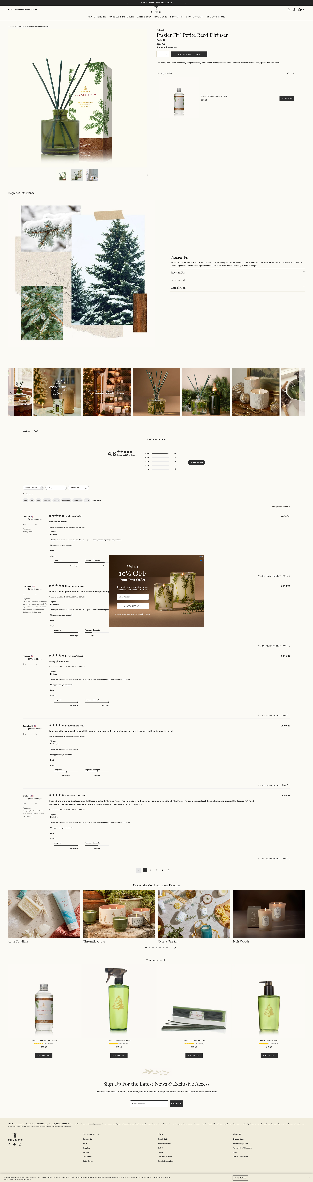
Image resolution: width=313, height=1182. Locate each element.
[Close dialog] (201, 558)
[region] (156, 1178)
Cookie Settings (240, 1178)
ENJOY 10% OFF (132, 606)
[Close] (309, 1177)
